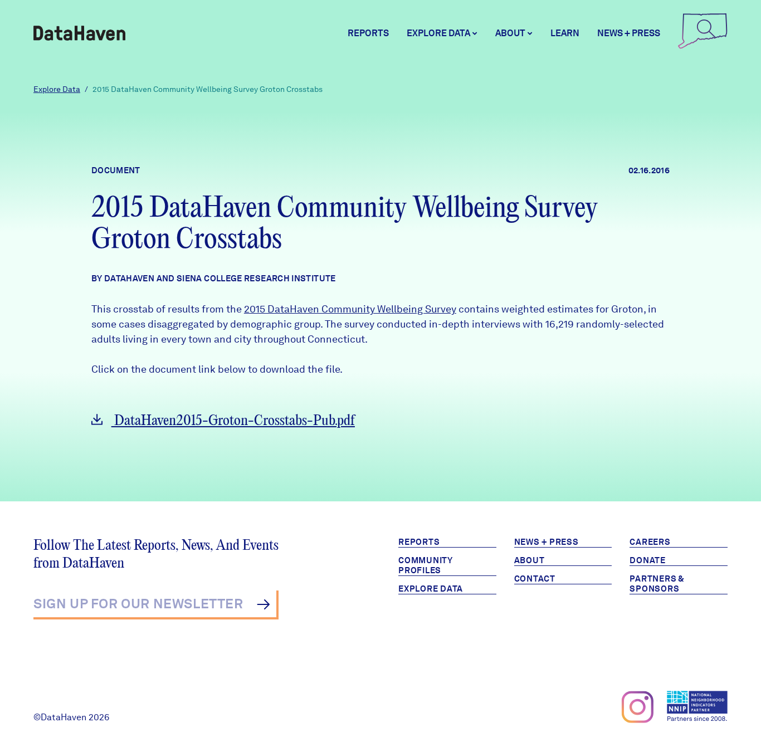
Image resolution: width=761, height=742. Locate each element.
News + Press (628, 33)
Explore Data (56, 89)
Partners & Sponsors (657, 584)
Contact (534, 579)
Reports (368, 33)
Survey (440, 309)
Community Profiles (425, 565)
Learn (564, 33)
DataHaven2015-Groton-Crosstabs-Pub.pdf (233, 421)
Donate (648, 560)
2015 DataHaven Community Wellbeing (334, 309)
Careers (650, 542)
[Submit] (263, 604)
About (529, 560)
